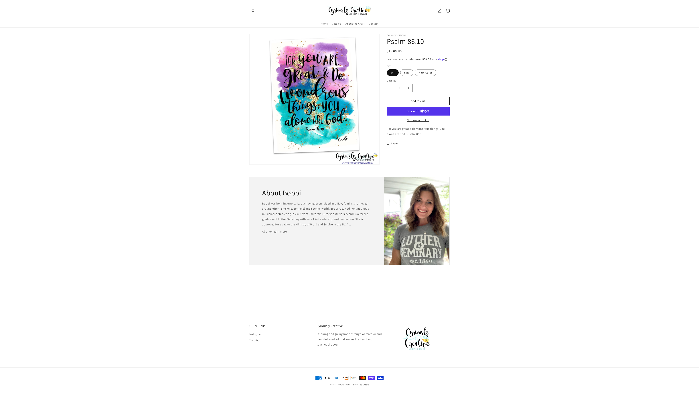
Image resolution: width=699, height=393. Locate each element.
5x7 (393, 72)
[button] (253, 11)
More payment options (418, 120)
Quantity (391, 80)
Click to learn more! (275, 231)
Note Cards (426, 72)
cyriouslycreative (344, 385)
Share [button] (394, 143)
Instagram (255, 334)
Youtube (254, 340)
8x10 (407, 72)
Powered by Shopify (361, 385)
